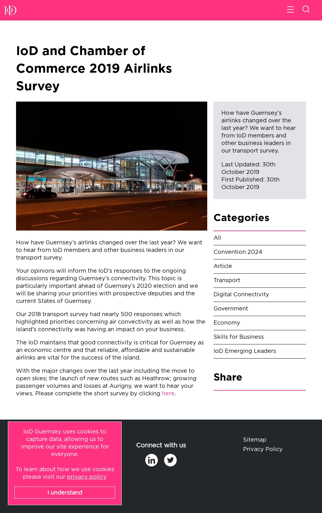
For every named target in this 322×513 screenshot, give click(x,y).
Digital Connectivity (241, 295)
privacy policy (87, 477)
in (151, 460)
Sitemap (254, 440)
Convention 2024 (238, 252)
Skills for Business (239, 337)
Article (223, 266)
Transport (227, 280)
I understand (64, 493)
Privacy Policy (263, 449)
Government (231, 309)
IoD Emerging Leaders (245, 351)
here (168, 394)
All (217, 238)
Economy (227, 323)
